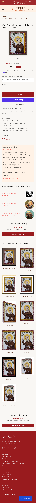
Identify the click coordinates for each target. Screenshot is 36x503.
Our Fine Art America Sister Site (13, 463)
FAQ (3, 492)
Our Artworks (6, 456)
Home (4, 16)
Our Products (6, 459)
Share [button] (6, 135)
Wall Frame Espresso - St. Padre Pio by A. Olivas (17, 20)
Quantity (4, 84)
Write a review (18, 234)
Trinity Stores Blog (8, 466)
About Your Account (8, 494)
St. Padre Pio (9, 149)
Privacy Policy (6, 472)
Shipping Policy (7, 476)
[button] (3, 9)
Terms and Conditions (9, 479)
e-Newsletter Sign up (9, 490)
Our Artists (5, 454)
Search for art (6, 8)
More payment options (18, 104)
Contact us (5, 487)
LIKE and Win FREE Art (10, 461)
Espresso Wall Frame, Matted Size (12, 76)
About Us (5, 485)
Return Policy (6, 474)
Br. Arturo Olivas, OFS (10, 178)
